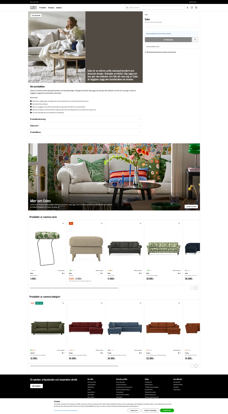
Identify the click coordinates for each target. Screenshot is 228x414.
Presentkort (120, 392)
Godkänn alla (167, 410)
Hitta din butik (120, 382)
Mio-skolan (91, 397)
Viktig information (150, 392)
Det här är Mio (92, 382)
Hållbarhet (91, 387)
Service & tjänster (121, 384)
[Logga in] (187, 7)
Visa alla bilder (36, 15)
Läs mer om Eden (191, 206)
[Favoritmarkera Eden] (195, 39)
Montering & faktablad (151, 397)
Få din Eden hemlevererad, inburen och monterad (161, 52)
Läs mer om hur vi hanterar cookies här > (66, 410)
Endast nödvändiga (150, 410)
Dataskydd (91, 394)
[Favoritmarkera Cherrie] (63, 303)
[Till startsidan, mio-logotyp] (33, 7)
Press (89, 389)
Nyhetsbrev (177, 389)
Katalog (176, 387)
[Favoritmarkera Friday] (101, 303)
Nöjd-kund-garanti (150, 394)
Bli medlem (36, 386)
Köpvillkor (119, 397)
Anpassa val (134, 410)
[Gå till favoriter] (192, 7)
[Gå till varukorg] (196, 7)
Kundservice (148, 382)
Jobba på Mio (92, 384)
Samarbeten (91, 392)
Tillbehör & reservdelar (152, 387)
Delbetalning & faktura (123, 389)
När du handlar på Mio (122, 394)
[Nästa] (196, 288)
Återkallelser (149, 389)
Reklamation (149, 384)
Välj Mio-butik (192, 2)
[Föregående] (192, 288)
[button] (56, 47)
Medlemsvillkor (178, 384)
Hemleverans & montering (124, 387)
